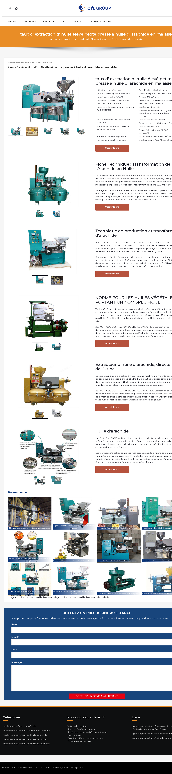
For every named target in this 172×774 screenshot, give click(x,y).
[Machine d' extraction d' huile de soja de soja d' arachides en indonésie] (29, 579)
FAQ (64, 21)
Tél (14, 649)
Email (15, 637)
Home (57, 39)
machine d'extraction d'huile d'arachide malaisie (83, 597)
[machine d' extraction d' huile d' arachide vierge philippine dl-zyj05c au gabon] (29, 546)
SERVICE (78, 21)
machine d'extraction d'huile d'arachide (36, 597)
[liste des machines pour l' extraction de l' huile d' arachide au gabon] (74, 546)
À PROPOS (48, 21)
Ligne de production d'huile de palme (152, 738)
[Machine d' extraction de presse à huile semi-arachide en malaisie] (29, 513)
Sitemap (81, 767)
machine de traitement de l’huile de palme (24, 739)
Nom (14, 624)
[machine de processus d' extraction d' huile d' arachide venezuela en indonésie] (74, 579)
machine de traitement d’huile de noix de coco (26, 730)
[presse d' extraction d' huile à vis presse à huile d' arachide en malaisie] (74, 513)
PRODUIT (29, 21)
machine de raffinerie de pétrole (19, 726)
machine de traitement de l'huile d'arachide (30, 62)
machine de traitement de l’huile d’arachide (25, 735)
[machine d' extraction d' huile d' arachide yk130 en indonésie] (119, 546)
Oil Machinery (69, 767)
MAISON (12, 21)
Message (17, 662)
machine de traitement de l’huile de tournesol (26, 743)
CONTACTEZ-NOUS (101, 21)
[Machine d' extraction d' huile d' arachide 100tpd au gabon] (119, 513)
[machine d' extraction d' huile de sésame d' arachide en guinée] (119, 579)
